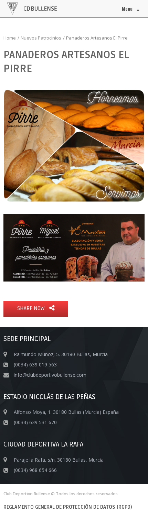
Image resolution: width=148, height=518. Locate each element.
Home (9, 38)
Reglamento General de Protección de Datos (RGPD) (67, 507)
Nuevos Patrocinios (41, 38)
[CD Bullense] (31, 8)
